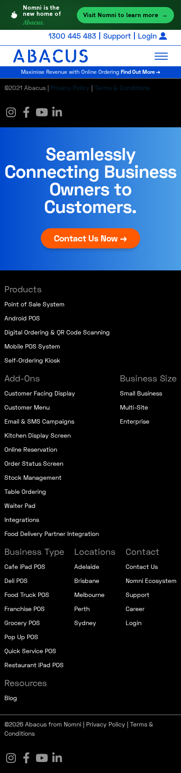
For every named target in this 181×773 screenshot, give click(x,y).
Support (117, 35)
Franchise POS (24, 608)
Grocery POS (22, 622)
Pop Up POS (21, 636)
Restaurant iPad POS (34, 665)
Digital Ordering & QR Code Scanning (57, 332)
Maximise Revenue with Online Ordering (90, 71)
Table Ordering (25, 491)
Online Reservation (30, 449)
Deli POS (16, 580)
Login (147, 35)
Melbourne (89, 594)
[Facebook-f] (26, 112)
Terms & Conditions (122, 87)
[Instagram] (11, 112)
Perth (82, 608)
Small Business (141, 393)
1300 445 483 (72, 35)
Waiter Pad (20, 505)
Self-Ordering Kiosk (32, 360)
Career (135, 608)
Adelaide (86, 566)
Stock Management (33, 477)
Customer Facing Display (39, 393)
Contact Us (142, 566)
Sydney (85, 622)
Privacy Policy (70, 87)
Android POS (22, 318)
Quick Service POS (30, 650)
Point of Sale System (34, 304)
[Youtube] (41, 112)
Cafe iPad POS (24, 566)
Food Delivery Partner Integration (51, 533)
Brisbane (86, 580)
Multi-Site (134, 407)
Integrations (21, 519)
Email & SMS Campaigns (39, 421)
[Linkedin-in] (57, 112)
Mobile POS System (32, 346)
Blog (10, 697)
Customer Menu (27, 407)
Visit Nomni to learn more (125, 15)
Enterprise (134, 421)
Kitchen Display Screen (37, 435)
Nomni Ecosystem (151, 580)
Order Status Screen (33, 463)
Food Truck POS (26, 594)
